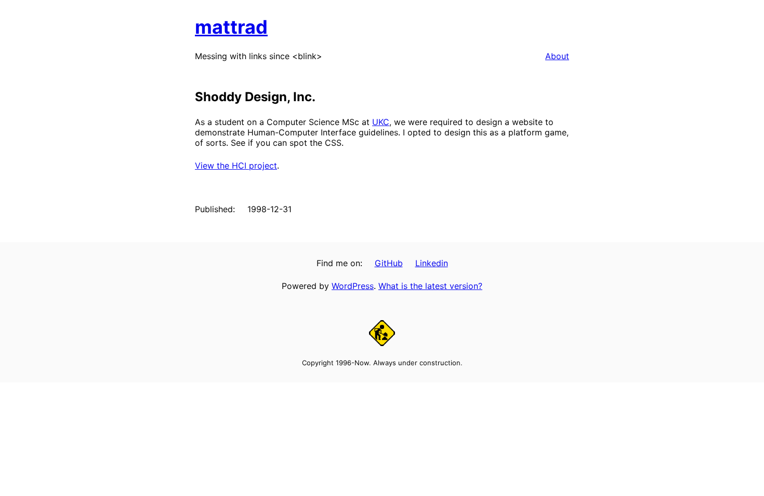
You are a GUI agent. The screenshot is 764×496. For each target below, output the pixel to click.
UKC (380, 122)
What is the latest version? (430, 286)
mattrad (231, 27)
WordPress (353, 286)
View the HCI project (236, 165)
